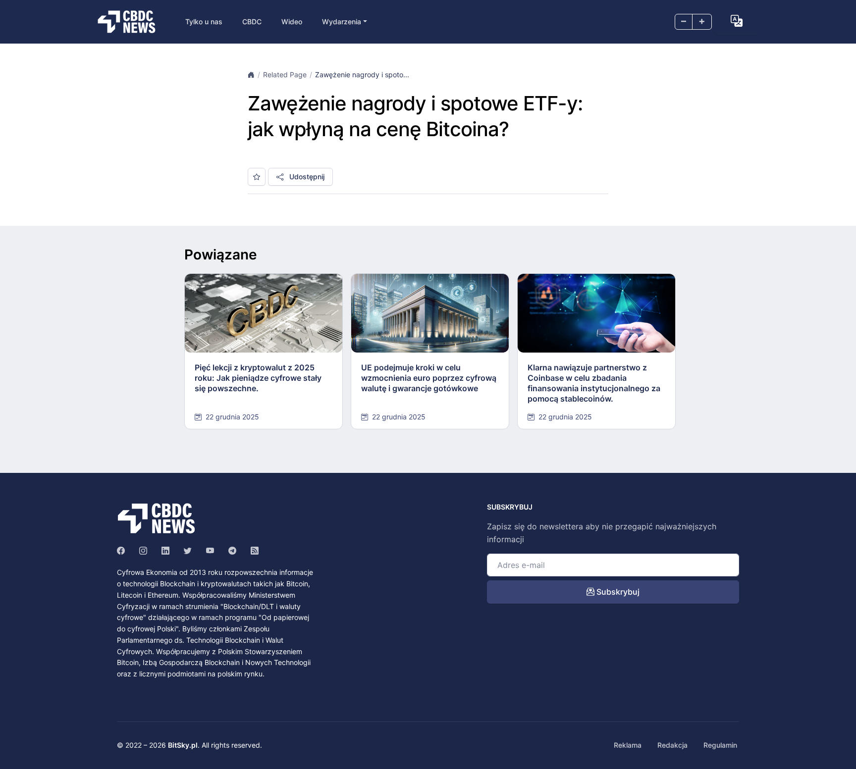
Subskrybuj (617, 592)
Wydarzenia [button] (341, 21)
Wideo (291, 21)
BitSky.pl (183, 745)
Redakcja (672, 745)
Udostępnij (305, 176)
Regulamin (720, 745)
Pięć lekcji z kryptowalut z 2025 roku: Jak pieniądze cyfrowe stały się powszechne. (258, 377)
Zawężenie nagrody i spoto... (362, 74)
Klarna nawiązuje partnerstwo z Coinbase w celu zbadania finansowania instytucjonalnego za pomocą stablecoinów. (594, 382)
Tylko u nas (203, 21)
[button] (737, 21)
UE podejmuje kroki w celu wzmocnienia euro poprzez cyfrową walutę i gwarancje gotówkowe (428, 377)
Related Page (285, 74)
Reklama (628, 745)
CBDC (252, 21)
